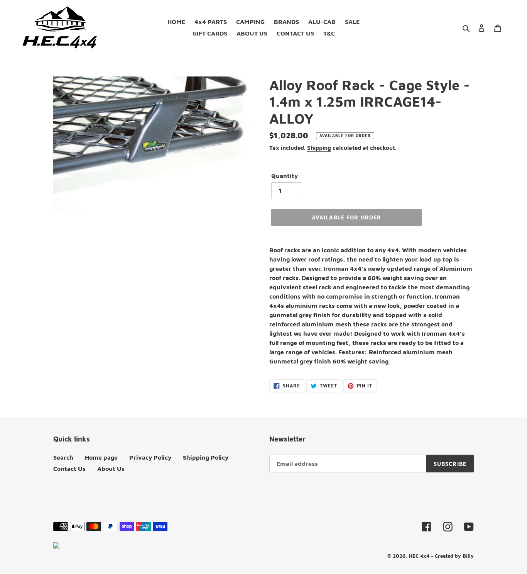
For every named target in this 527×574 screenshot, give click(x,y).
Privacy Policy (150, 457)
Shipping (319, 147)
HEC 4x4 (419, 556)
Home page (101, 457)
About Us (111, 468)
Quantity (284, 175)
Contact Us (69, 468)
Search (63, 457)
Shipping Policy (205, 457)
